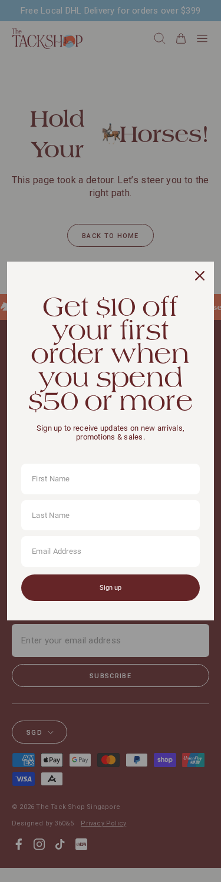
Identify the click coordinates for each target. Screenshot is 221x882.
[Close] (200, 276)
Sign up (110, 588)
